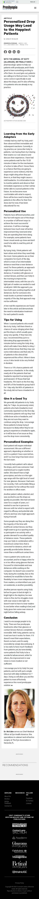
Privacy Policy (19, 883)
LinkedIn (29, 803)
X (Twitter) (29, 801)
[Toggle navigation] (35, 8)
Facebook (29, 798)
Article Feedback (8, 802)
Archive (7, 799)
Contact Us (8, 806)
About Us (8, 796)
